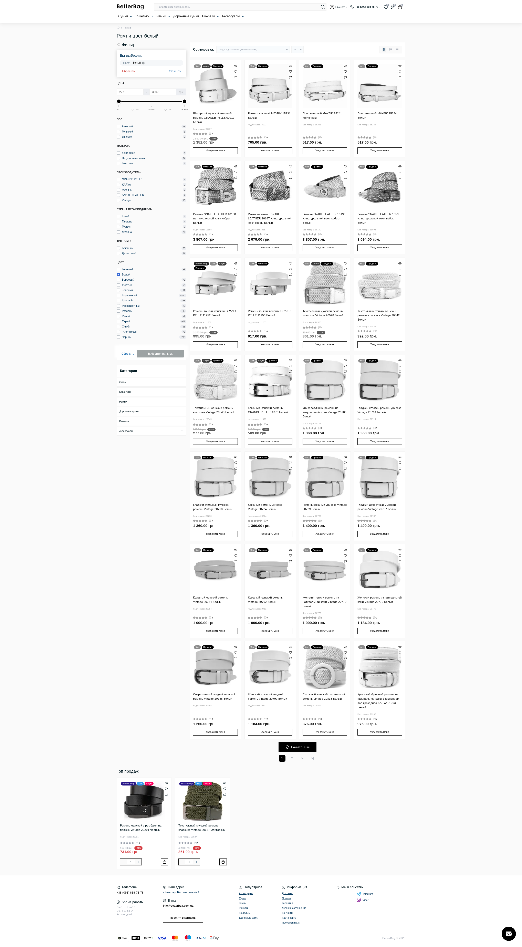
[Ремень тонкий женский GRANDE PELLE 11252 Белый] (215, 283)
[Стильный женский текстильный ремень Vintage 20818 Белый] (325, 667)
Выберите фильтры (160, 353)
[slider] (118, 101)
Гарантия (287, 903)
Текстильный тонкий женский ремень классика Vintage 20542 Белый (378, 315)
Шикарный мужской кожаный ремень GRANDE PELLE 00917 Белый (213, 118)
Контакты (287, 913)
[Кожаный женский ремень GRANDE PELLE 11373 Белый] (270, 380)
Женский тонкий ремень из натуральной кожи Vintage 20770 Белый (324, 602)
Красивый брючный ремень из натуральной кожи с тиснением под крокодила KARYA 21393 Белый (378, 701)
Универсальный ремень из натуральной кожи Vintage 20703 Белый (324, 412)
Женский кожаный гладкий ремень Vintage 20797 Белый (267, 696)
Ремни (161, 16)
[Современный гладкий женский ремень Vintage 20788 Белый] (215, 667)
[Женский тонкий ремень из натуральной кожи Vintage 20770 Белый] (325, 570)
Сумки (123, 16)
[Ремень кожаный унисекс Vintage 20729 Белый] (325, 477)
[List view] (391, 50)
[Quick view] (235, 65)
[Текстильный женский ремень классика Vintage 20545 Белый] (215, 380)
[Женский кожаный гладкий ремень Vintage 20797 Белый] (270, 667)
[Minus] (123, 862)
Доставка (287, 893)
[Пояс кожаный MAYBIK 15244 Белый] (379, 86)
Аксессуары (231, 16)
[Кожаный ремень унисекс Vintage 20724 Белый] (270, 477)
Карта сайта (289, 917)
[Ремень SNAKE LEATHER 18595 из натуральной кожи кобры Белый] (379, 186)
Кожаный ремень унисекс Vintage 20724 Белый (265, 507)
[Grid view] (384, 50)
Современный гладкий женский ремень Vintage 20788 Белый (214, 696)
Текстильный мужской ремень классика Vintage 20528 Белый (323, 313)
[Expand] (182, 431)
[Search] (323, 7)
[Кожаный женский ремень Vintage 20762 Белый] (270, 570)
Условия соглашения (294, 908)
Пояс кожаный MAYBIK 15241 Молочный (322, 115)
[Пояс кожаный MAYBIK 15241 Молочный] (325, 86)
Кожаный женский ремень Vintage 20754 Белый (210, 599)
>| (312, 758)
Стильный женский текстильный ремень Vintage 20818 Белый (324, 696)
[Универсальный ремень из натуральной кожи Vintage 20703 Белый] (325, 380)
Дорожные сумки (186, 16)
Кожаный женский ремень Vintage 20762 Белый (265, 599)
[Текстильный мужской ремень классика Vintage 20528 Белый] (325, 283)
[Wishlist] (235, 71)
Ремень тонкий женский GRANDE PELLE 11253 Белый (270, 313)
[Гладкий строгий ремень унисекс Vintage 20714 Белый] (379, 380)
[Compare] (235, 77)
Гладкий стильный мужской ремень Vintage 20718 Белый (212, 507)
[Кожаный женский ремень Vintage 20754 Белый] (215, 570)
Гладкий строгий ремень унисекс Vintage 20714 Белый (379, 410)
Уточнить (175, 71)
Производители (291, 922)
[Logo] (130, 7)
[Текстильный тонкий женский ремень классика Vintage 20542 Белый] (379, 283)
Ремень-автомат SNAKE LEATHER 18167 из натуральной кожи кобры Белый (269, 218)
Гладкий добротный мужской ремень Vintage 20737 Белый (377, 507)
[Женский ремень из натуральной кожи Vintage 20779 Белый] (379, 570)
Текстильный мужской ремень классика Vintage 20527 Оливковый (202, 827)
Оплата (286, 898)
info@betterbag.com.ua (178, 905)
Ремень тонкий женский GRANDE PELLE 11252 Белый (215, 313)
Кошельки (142, 16)
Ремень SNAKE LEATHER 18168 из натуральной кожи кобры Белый (214, 218)
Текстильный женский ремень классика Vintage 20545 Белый (213, 410)
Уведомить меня (215, 150)
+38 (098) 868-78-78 (130, 892)
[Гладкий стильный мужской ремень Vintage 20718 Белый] (215, 477)
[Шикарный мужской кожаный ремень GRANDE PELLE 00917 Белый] (215, 86)
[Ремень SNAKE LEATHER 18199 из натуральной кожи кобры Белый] (325, 186)
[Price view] (397, 50)
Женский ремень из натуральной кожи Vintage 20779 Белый (379, 599)
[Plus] (138, 862)
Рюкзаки (209, 16)
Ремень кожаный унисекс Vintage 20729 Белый (325, 507)
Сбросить (128, 71)
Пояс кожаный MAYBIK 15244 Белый (377, 115)
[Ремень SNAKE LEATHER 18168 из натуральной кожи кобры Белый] (215, 186)
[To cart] (164, 861)
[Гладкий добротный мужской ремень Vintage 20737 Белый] (379, 477)
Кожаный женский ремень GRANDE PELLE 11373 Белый (268, 410)
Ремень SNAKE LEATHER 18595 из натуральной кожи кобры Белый (378, 218)
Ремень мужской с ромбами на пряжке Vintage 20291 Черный (140, 827)
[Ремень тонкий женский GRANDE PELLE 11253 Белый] (270, 283)
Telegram (368, 894)
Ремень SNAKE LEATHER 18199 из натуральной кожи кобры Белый (324, 218)
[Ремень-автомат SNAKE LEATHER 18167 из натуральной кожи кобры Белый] (270, 186)
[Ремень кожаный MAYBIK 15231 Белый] (270, 86)
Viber (365, 900)
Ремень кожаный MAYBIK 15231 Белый (269, 115)
